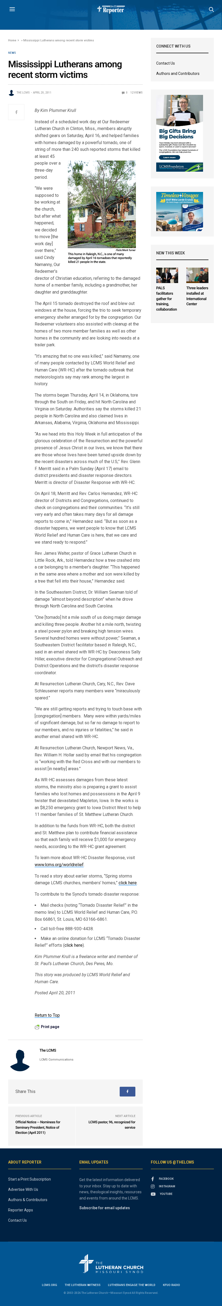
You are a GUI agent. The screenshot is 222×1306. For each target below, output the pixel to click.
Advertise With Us (23, 1189)
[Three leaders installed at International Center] (197, 275)
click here (128, 882)
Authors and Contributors (178, 73)
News (12, 53)
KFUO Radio (171, 1285)
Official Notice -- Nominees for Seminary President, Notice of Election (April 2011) (37, 1127)
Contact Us (165, 63)
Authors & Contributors (27, 1200)
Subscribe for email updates (104, 1208)
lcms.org (49, 1285)
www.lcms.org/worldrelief (59, 864)
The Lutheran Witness (82, 1285)
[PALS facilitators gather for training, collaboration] (167, 275)
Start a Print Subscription (29, 1179)
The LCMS (23, 92)
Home (12, 40)
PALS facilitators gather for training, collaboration (166, 298)
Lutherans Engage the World (131, 1285)
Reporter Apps (20, 1210)
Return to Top (47, 1015)
